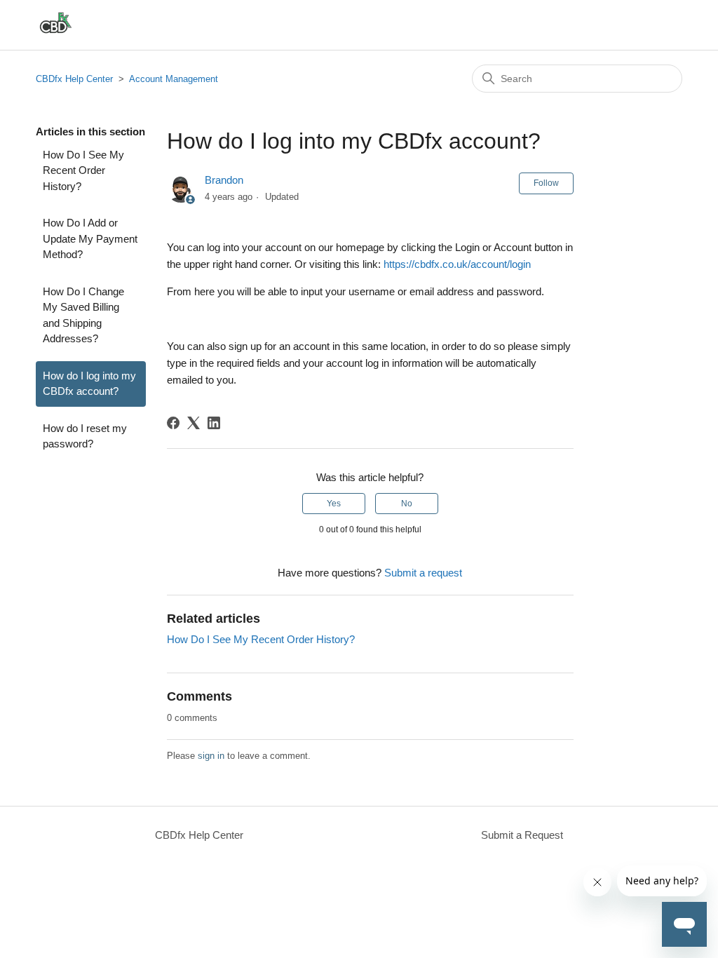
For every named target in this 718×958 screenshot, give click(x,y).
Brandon (224, 180)
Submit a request (423, 573)
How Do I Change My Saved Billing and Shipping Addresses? (83, 315)
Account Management (173, 79)
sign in (211, 755)
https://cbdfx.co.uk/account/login (457, 264)
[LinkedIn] (214, 423)
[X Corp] (193, 423)
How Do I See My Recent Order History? (83, 170)
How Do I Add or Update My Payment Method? (90, 238)
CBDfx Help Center (74, 79)
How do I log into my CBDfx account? (89, 384)
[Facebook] (173, 423)
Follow (546, 183)
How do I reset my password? (85, 436)
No (406, 503)
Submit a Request (522, 835)
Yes (334, 503)
